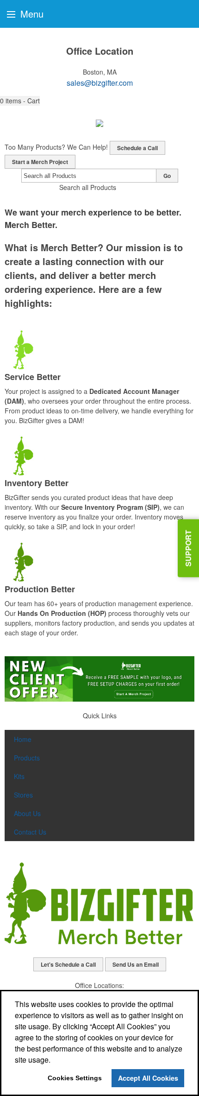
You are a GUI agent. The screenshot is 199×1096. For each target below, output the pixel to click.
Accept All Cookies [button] (148, 1078)
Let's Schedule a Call (68, 964)
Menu (31, 13)
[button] (20, 101)
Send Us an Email (135, 964)
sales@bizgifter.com (100, 82)
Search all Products (87, 187)
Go (167, 175)
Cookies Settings (75, 1078)
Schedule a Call (137, 148)
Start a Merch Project (40, 162)
